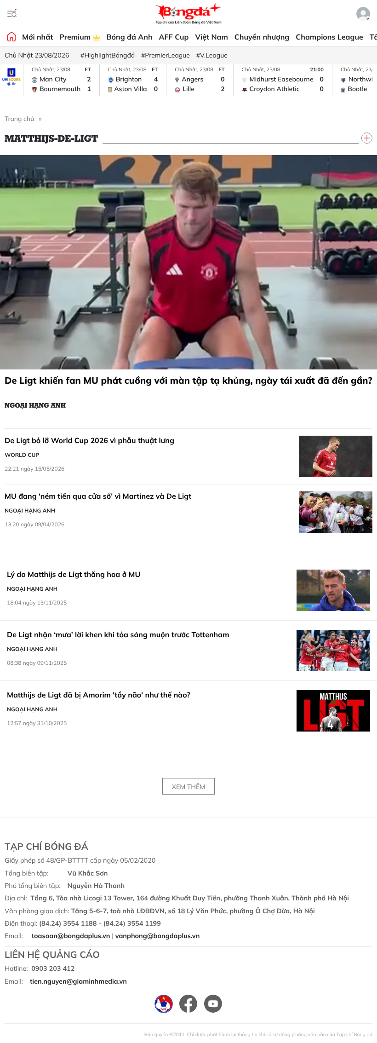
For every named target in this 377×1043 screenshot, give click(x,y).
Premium (75, 36)
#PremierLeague (165, 55)
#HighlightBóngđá (107, 55)
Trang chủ (19, 119)
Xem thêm (188, 787)
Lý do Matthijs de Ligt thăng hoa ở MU (73, 574)
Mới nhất (37, 36)
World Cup (22, 454)
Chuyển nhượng (262, 36)
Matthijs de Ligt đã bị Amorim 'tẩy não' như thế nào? (98, 694)
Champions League (329, 36)
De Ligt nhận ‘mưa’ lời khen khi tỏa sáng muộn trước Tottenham (118, 634)
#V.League (212, 55)
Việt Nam (211, 36)
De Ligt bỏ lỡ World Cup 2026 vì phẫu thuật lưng (89, 440)
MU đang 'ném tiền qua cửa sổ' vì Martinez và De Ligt (98, 496)
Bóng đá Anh (130, 36)
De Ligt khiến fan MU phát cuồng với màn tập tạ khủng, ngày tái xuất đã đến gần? (188, 380)
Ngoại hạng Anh (35, 404)
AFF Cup (174, 36)
